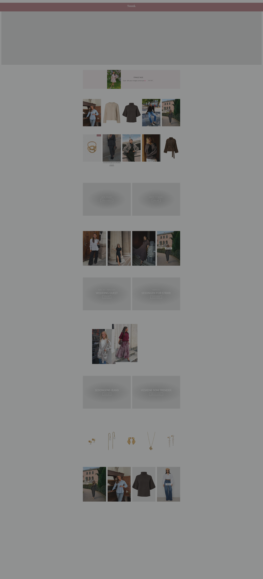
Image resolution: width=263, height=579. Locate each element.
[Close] (148, 269)
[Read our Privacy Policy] (147, 305)
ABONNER (140, 308)
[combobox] (137, 297)
